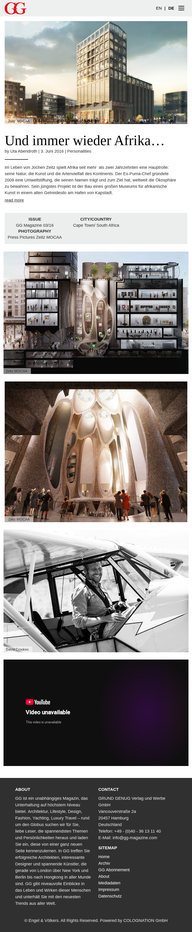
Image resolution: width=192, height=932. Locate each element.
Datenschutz (110, 896)
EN (159, 8)
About (103, 876)
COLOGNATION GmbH (145, 920)
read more (14, 200)
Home (104, 856)
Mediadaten (109, 883)
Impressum (108, 889)
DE (171, 8)
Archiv (104, 863)
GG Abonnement (114, 870)
